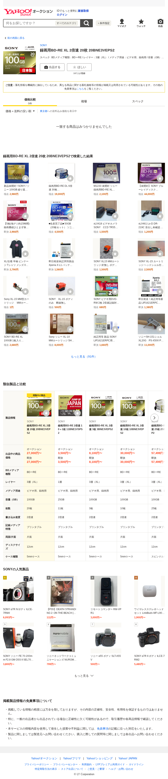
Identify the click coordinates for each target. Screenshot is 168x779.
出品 (160, 26)
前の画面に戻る (16, 37)
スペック (138, 101)
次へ (154, 418)
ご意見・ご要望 (95, 769)
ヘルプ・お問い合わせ (121, 769)
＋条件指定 (103, 23)
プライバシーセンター (65, 764)
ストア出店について (72, 769)
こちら (80, 88)
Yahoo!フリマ (72, 758)
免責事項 (102, 728)
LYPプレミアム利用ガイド (110, 764)
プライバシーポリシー (36, 764)
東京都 (43, 111)
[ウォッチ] (25, 178)
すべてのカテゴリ (66, 23)
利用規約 (87, 764)
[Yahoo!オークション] (29, 10)
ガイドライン (136, 764)
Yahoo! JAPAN (127, 758)
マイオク (121, 26)
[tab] (30, 101)
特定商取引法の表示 (46, 769)
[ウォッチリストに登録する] (46, 413)
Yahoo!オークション (44, 758)
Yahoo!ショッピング (99, 758)
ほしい (81, 67)
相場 (84, 101)
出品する (54, 67)
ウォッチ (141, 26)
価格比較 (30, 101)
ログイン (62, 14)
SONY (43, 45)
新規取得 (83, 10)
